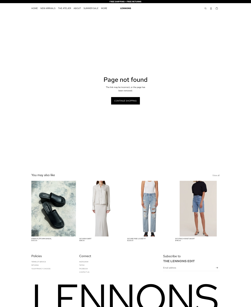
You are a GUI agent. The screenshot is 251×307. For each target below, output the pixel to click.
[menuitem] (104, 8)
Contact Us (84, 272)
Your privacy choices (40, 269)
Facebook (83, 269)
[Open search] (205, 8)
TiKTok (81, 265)
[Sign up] (217, 267)
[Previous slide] (35, 208)
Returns (35, 265)
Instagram (83, 262)
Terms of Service (38, 262)
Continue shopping (125, 100)
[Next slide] (72, 208)
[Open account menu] (211, 8)
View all (216, 175)
